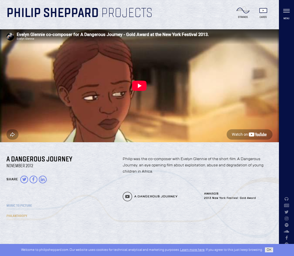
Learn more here (192, 249)
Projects (126, 13)
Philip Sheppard (52, 13)
